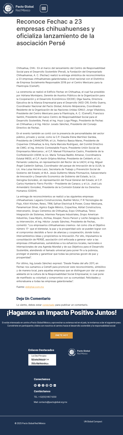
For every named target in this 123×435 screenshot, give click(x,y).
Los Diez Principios (38, 356)
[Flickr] (54, 385)
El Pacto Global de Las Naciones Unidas (40, 359)
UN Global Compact (93, 421)
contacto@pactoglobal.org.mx (53, 402)
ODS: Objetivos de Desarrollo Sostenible (40, 363)
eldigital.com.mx (34, 286)
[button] (44, 8)
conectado (48, 304)
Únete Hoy (61, 335)
